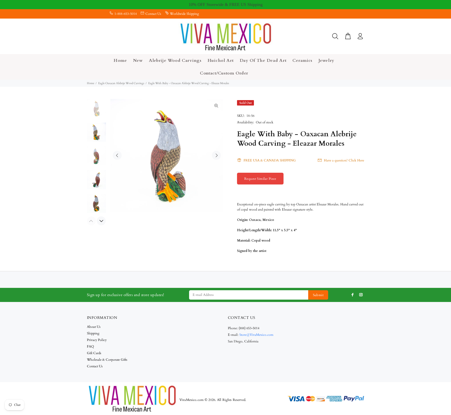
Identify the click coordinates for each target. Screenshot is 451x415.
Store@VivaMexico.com (256, 335)
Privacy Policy (97, 340)
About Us (94, 327)
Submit (318, 295)
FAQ (90, 346)
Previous (117, 155)
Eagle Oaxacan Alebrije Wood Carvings (121, 83)
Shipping (93, 333)
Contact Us (153, 14)
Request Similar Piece (260, 178)
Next (216, 155)
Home (90, 83)
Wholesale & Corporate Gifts (107, 359)
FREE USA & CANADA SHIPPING (270, 160)
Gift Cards (94, 353)
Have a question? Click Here (344, 160)
